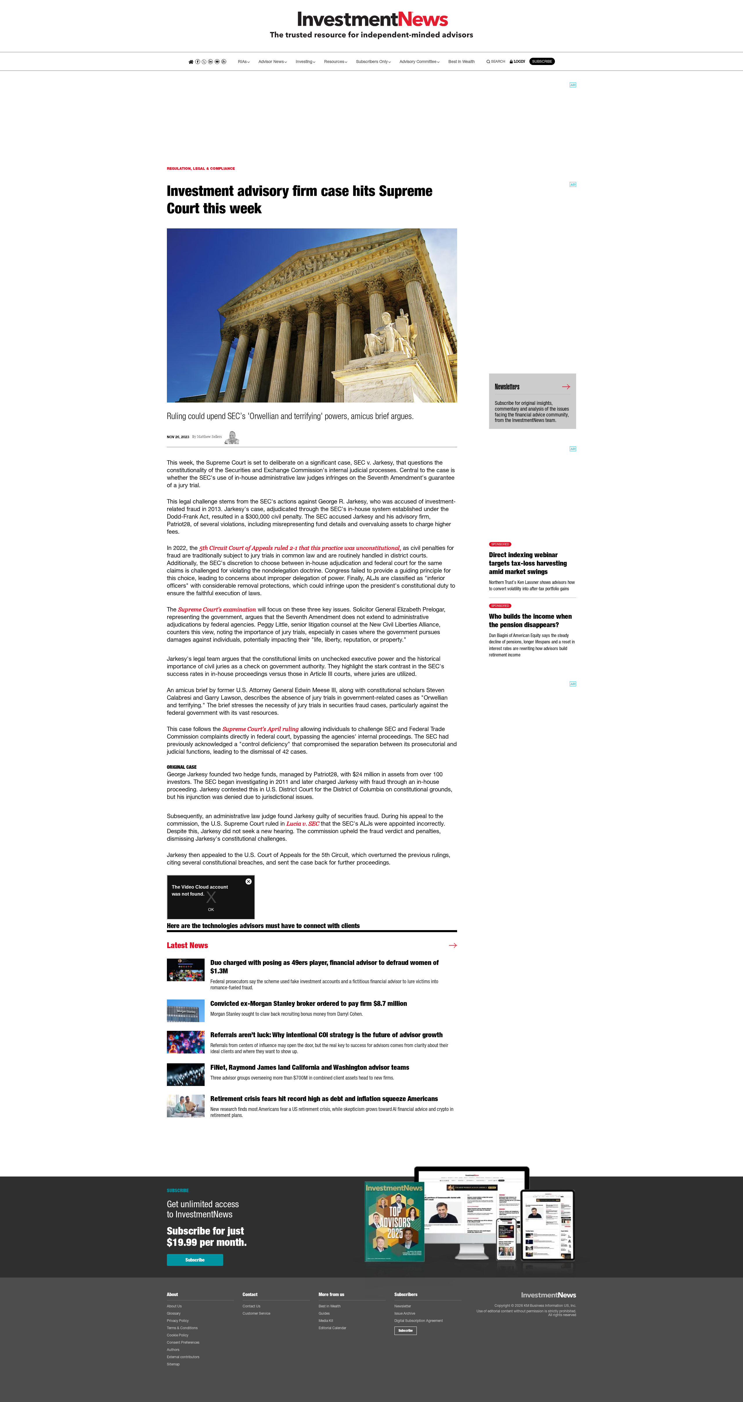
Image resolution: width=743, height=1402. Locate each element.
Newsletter (402, 1306)
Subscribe (195, 1260)
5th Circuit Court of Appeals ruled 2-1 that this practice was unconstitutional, (300, 548)
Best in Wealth (461, 61)
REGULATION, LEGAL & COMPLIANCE (201, 168)
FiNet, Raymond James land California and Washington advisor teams (309, 1067)
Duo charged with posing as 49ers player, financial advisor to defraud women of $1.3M (324, 967)
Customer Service (256, 1313)
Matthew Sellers (209, 437)
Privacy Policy (178, 1320)
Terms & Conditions (182, 1328)
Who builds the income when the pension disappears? (530, 620)
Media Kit (326, 1320)
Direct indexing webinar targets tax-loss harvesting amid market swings (528, 563)
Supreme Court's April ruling (261, 729)
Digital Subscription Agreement (418, 1320)
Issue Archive (404, 1313)
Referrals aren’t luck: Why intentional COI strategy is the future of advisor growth (326, 1035)
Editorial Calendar (332, 1328)
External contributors (183, 1357)
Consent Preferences (183, 1342)
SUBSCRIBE (542, 61)
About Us (174, 1306)
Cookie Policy (177, 1335)
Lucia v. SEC (303, 823)
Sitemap (173, 1364)
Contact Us (251, 1306)
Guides (324, 1313)
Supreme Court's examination (217, 609)
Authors (173, 1349)
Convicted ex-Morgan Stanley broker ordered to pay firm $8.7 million (308, 1003)
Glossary (174, 1313)
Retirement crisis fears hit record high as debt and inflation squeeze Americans (324, 1099)
